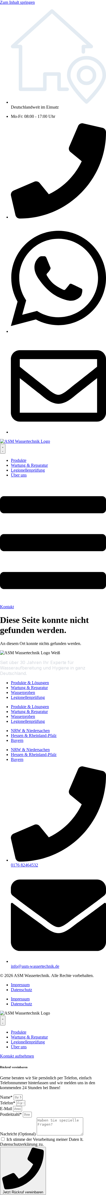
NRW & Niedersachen (30, 730)
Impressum (20, 984)
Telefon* (8, 1103)
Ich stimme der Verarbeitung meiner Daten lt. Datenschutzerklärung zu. (41, 1142)
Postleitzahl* (11, 1114)
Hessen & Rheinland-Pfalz (34, 735)
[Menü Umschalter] (2, 449)
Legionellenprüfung (28, 697)
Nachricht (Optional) (18, 1134)
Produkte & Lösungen (30, 682)
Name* (7, 1097)
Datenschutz (21, 989)
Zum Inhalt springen (17, 2)
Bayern (17, 740)
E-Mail (6, 1108)
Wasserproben (23, 692)
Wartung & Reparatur (29, 687)
